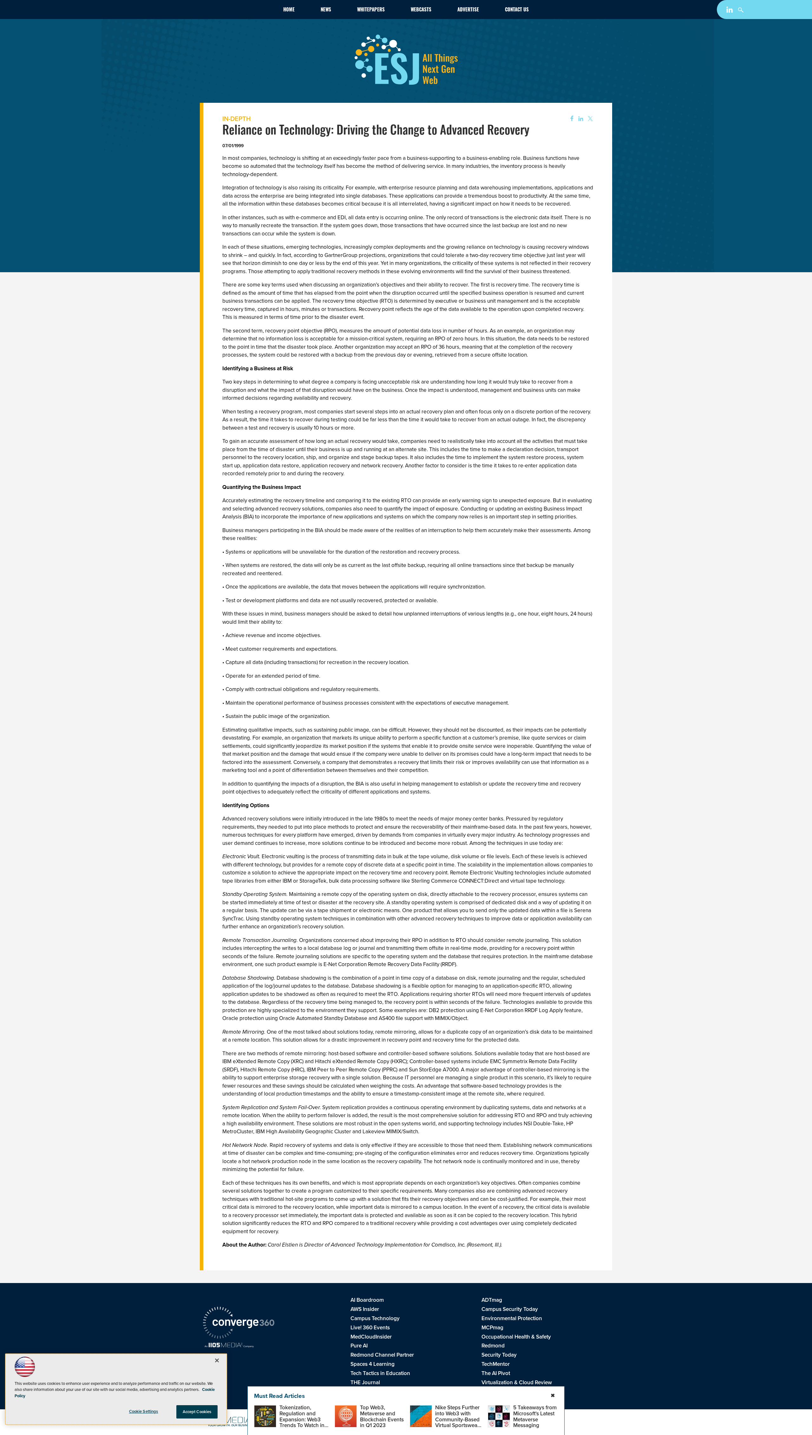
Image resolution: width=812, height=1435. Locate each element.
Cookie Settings (143, 1411)
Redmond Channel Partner (382, 1355)
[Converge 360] (238, 1323)
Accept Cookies (197, 1412)
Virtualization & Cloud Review (516, 1382)
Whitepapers (371, 10)
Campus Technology (375, 1318)
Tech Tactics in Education (380, 1373)
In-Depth (236, 118)
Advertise (468, 10)
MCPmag (492, 1328)
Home (289, 10)
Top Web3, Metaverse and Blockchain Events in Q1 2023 (382, 1416)
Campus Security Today (509, 1309)
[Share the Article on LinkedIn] (579, 119)
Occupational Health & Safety (516, 1337)
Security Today (499, 1355)
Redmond (493, 1346)
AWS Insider (364, 1309)
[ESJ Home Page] (239, 11)
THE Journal (365, 1382)
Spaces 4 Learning (372, 1364)
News (326, 10)
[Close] (217, 1360)
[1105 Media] (229, 1346)
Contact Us (517, 10)
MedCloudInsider (371, 1337)
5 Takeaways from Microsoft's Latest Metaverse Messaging (535, 1416)
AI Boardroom (367, 1300)
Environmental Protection (511, 1318)
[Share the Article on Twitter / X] (589, 119)
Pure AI (359, 1346)
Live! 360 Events (370, 1328)
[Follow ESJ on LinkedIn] (730, 11)
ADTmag (491, 1300)
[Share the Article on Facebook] (569, 119)
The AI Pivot (495, 1373)
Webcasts (421, 10)
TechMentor (495, 1364)
